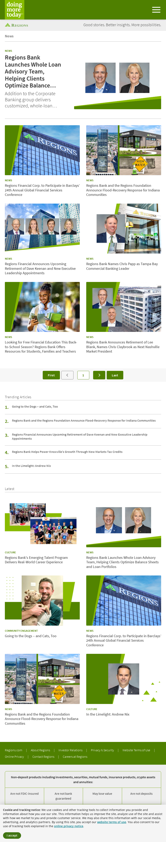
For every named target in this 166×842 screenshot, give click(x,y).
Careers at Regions (75, 757)
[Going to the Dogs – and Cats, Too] (42, 600)
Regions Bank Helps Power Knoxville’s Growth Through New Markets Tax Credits (67, 452)
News (9, 36)
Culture (10, 552)
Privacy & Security (103, 750)
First (51, 375)
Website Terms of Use (136, 750)
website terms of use (111, 822)
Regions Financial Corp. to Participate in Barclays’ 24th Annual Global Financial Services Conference (42, 190)
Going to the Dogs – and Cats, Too (35, 406)
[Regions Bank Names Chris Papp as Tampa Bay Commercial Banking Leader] (123, 229)
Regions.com (14, 750)
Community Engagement (21, 631)
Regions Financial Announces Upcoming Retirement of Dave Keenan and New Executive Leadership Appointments (40, 268)
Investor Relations (71, 750)
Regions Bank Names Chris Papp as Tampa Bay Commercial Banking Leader (122, 266)
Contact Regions (43, 757)
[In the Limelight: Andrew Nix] (123, 679)
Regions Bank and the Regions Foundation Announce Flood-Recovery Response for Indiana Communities (123, 190)
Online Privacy (14, 757)
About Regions (41, 750)
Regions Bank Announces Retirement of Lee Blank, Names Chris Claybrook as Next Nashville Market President (123, 347)
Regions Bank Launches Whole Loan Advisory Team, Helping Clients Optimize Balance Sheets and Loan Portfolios (33, 71)
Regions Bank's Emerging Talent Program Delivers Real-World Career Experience (36, 560)
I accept (12, 835)
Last (115, 375)
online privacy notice (68, 826)
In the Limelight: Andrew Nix (31, 466)
